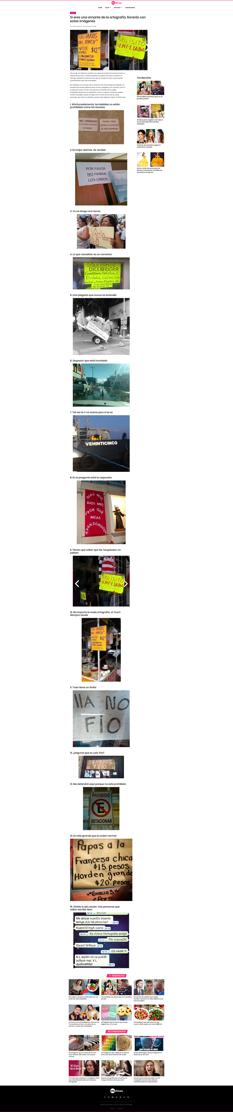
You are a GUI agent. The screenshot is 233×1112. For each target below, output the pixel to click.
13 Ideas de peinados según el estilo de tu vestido (148, 146)
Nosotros (120, 1108)
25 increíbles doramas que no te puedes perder (150, 98)
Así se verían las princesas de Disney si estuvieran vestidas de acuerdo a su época (149, 170)
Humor (73, 13)
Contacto (112, 1108)
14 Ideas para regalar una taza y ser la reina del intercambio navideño (150, 122)
